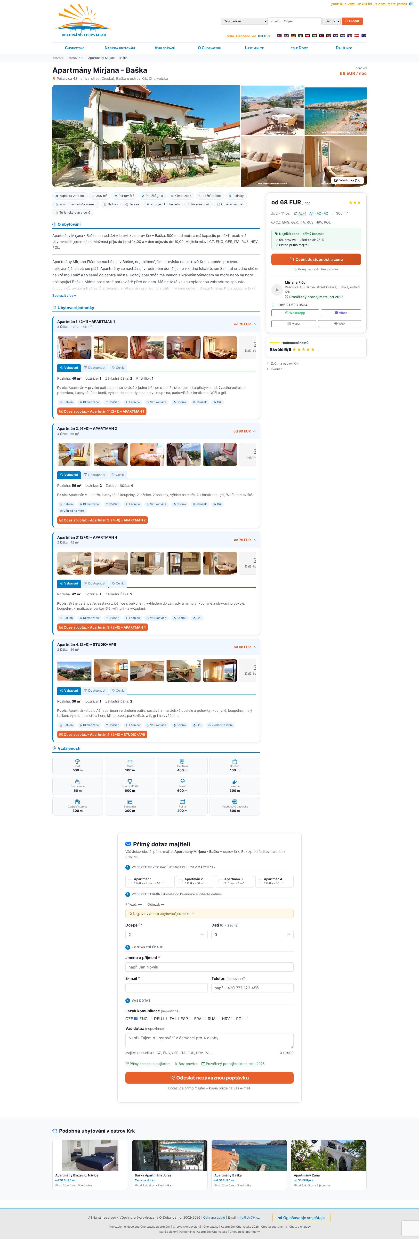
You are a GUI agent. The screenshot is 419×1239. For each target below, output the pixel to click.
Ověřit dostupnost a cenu (319, 259)
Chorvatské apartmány (245, 1231)
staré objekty (168, 1231)
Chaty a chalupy (300, 1226)
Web (341, 323)
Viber (343, 313)
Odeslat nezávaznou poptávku (212, 1078)
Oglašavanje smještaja (304, 1217)
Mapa (296, 323)
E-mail (132, 978)
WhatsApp (297, 313)
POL (240, 1018)
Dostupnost (96, 367)
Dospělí (134, 925)
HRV (226, 1018)
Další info (344, 48)
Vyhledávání (165, 48)
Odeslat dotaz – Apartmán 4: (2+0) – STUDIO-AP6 (104, 734)
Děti (225, 925)
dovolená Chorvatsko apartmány (148, 1226)
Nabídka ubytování (120, 48)
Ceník (120, 367)
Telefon (228, 978)
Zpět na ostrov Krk (284, 363)
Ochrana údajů (214, 1217)
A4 (311, 213)
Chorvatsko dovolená (187, 1226)
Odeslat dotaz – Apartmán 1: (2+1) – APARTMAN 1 (104, 411)
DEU (158, 1018)
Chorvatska (210, 1226)
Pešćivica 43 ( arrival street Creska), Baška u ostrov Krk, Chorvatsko (112, 78)
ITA (172, 1018)
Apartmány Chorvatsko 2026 (240, 1226)
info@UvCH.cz (249, 1217)
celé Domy (299, 48)
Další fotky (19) (349, 180)
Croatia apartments (274, 1226)
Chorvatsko (75, 48)
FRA (198, 1018)
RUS (212, 1018)
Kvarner (58, 58)
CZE (129, 1018)
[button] (316, 347)
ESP (185, 1018)
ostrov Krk (75, 58)
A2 (319, 213)
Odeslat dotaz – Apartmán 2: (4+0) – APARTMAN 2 (105, 520)
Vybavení (71, 367)
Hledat (353, 21)
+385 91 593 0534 (292, 305)
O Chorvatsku (209, 48)
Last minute (254, 48)
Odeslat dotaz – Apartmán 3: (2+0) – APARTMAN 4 (105, 627)
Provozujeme (117, 1226)
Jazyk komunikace (152, 1010)
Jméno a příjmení (142, 957)
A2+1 (302, 213)
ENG (144, 1018)
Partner (184, 1231)
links (192, 1231)
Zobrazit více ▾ (64, 295)
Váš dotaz (144, 1028)
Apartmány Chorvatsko (212, 1231)
